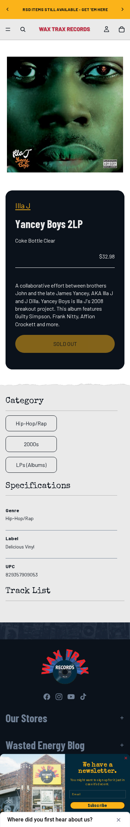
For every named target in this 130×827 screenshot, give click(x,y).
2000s (31, 444)
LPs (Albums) (31, 464)
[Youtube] (71, 697)
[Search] (23, 29)
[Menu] (8, 29)
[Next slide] (122, 9)
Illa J (23, 205)
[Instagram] (59, 697)
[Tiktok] (83, 697)
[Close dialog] (125, 757)
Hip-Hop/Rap (31, 423)
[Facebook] (47, 697)
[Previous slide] (7, 9)
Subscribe (97, 805)
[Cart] (121, 29)
